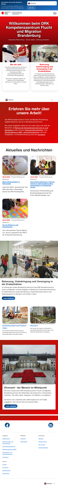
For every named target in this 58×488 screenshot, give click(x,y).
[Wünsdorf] (43, 314)
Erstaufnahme (6, 438)
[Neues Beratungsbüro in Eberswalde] (15, 165)
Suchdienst (41, 134)
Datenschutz (5, 473)
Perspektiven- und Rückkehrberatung (7, 453)
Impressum (5, 467)
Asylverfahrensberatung (31, 132)
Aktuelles (40, 438)
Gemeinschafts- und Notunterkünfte (7, 442)
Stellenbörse (23, 441)
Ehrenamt (23, 438)
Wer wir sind (41, 444)
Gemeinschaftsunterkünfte (34, 130)
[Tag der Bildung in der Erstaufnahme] (15, 208)
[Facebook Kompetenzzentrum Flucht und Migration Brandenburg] (7, 425)
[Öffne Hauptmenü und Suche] (55, 13)
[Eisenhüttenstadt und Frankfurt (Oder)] (15, 314)
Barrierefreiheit (6, 470)
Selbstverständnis (43, 447)
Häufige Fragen (42, 441)
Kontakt (4, 464)
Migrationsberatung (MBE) (14, 132)
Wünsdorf (34, 325)
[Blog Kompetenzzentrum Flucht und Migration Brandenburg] (50, 425)
